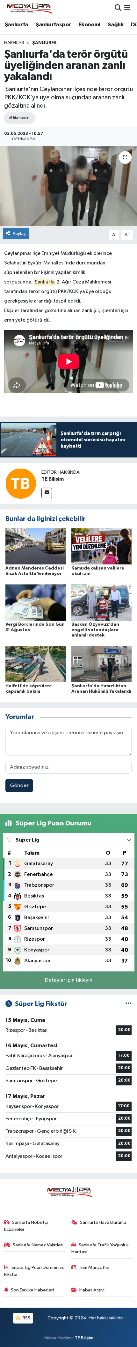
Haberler (14, 43)
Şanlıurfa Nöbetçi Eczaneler (26, 1226)
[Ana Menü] (127, 8)
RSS (26, 1318)
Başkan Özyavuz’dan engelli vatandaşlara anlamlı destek (95, 629)
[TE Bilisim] (20, 483)
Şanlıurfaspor (53, 25)
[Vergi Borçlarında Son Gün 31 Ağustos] (35, 602)
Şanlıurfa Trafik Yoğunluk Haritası (100, 1248)
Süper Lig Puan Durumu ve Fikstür (34, 1271)
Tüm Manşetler (94, 1267)
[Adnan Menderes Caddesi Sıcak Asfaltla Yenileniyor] (35, 546)
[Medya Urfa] (28, 8)
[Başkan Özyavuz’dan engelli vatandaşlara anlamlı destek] (101, 602)
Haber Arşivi (92, 1290)
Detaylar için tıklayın (68, 980)
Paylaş (19, 233)
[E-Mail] (46, 493)
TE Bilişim (84, 1338)
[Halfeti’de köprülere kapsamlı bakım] (35, 664)
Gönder (19, 785)
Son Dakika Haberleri (32, 1290)
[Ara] (118, 8)
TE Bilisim (52, 479)
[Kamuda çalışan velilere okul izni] (101, 546)
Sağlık (115, 25)
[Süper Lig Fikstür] (129, 1004)
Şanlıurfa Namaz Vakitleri (38, 1245)
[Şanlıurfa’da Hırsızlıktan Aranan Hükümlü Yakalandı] (101, 664)
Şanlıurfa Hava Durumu (103, 1222)
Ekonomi (89, 25)
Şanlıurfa (16, 25)
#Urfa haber (18, 118)
